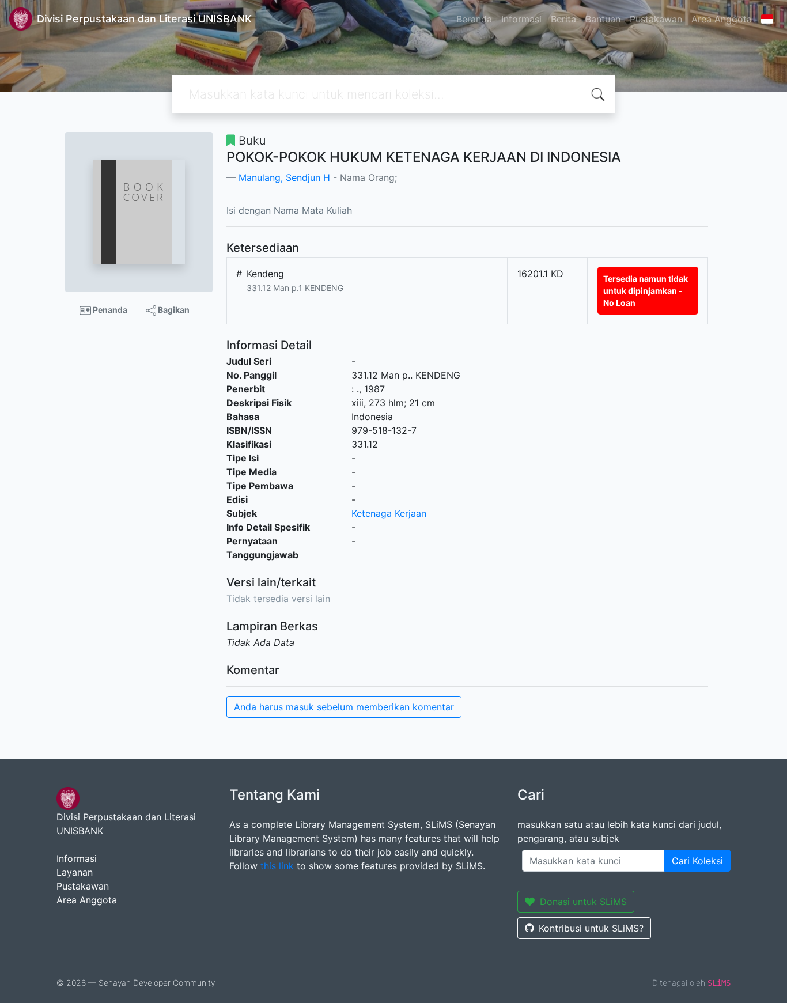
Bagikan (173, 310)
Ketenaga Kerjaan (388, 513)
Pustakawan (656, 19)
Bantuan (602, 19)
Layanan (74, 872)
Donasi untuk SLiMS (583, 901)
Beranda (474, 19)
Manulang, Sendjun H (284, 177)
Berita (563, 19)
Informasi (521, 19)
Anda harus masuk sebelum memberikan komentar (344, 707)
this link (277, 866)
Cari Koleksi (697, 860)
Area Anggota (721, 19)
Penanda (109, 310)
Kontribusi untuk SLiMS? (591, 928)
